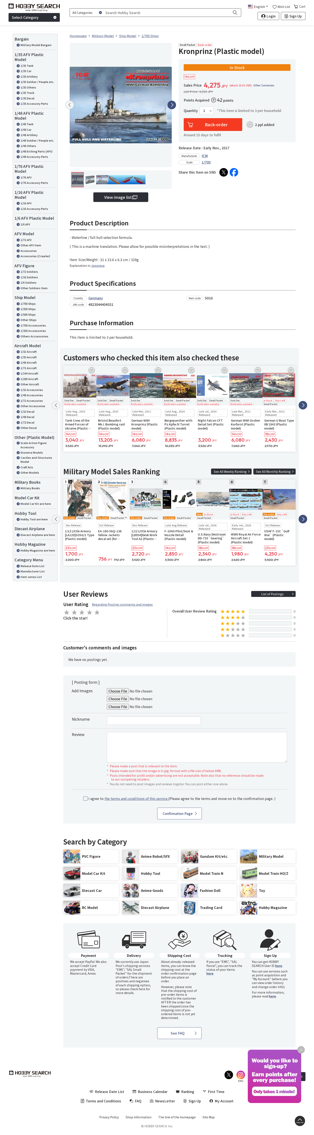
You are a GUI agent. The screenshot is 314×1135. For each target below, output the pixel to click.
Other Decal (29, 428)
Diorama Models (32, 452)
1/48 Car (26, 130)
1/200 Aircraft (29, 379)
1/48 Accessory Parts (34, 157)
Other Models (30, 472)
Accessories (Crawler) (35, 256)
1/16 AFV (26, 203)
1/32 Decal (27, 411)
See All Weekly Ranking (230, 471)
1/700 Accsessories (33, 325)
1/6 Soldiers (29, 282)
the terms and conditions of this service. (136, 798)
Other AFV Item (31, 245)
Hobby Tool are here (34, 519)
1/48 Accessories (32, 395)
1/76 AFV (26, 177)
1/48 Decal (27, 417)
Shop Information (138, 1117)
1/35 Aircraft (29, 357)
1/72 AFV (26, 240)
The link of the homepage (177, 1117)
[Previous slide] (69, 105)
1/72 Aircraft (29, 368)
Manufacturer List (33, 571)
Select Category (25, 17)
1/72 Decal (27, 422)
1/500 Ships (28, 314)
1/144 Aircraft (29, 373)
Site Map (208, 1117)
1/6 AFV (25, 224)
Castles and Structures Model (36, 460)
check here (137, 989)
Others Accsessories (34, 336)
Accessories (29, 251)
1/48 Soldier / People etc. (37, 140)
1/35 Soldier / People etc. (37, 82)
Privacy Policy (109, 1117)
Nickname (81, 719)
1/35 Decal (27, 98)
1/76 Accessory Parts (34, 183)
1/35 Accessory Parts (34, 104)
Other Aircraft (30, 384)
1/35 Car (26, 71)
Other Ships (29, 320)
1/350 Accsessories (33, 331)
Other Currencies (263, 85)
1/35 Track (27, 93)
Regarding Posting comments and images (122, 604)
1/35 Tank (27, 66)
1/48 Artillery (29, 135)
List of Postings (272, 594)
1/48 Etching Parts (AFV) (37, 151)
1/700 (206, 162)
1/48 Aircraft (29, 362)
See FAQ (178, 1033)
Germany (95, 297)
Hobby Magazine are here (38, 550)
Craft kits (27, 467)
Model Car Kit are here (36, 504)
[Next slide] (171, 105)
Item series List (31, 577)
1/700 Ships (28, 304)
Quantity (191, 110)
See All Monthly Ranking (273, 471)
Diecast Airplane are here (38, 535)
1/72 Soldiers (29, 272)
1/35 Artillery (29, 76)
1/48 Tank (27, 124)
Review (78, 734)
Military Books (30, 488)
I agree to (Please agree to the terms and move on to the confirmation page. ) (182, 798)
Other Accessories (33, 406)
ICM (205, 155)
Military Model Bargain (36, 45)
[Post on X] (223, 172)
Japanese (98, 265)
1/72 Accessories (32, 401)
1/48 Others (28, 146)
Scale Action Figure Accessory (34, 445)
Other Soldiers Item (34, 288)
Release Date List (32, 566)
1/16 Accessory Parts (34, 209)
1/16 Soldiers (29, 277)
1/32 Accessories (32, 390)
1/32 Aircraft (29, 352)
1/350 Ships (28, 309)
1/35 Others (28, 87)
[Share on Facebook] (234, 172)
